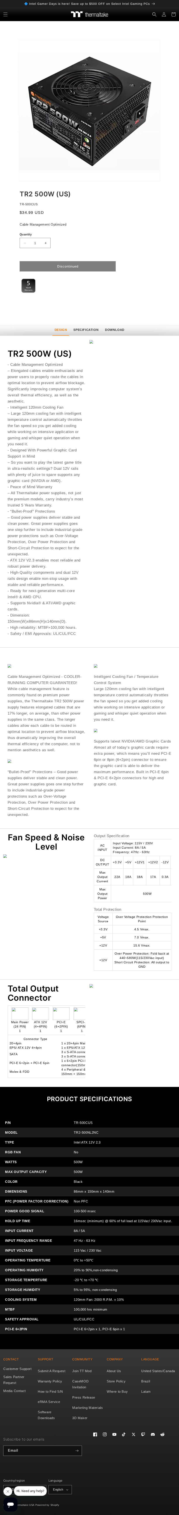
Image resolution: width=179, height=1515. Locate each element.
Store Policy (116, 1381)
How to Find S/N (50, 1391)
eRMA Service (49, 1402)
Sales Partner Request (13, 1380)
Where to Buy (117, 1391)
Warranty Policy (50, 1381)
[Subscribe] (77, 1451)
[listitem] (89, 110)
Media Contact (14, 1391)
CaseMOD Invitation (80, 1384)
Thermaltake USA (24, 1505)
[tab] (60, 330)
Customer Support (17, 1369)
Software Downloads (46, 1415)
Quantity (26, 234)
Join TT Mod (82, 1371)
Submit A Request (51, 1371)
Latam (146, 1391)
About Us (114, 1371)
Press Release (83, 1397)
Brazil (145, 1381)
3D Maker (80, 1418)
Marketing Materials (87, 1408)
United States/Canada (158, 1371)
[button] (5, 14)
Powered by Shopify (47, 1505)
